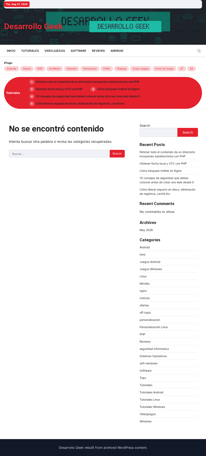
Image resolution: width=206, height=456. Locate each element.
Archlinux (54, 68)
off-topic (145, 312)
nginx (143, 290)
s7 (181, 68)
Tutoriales (30, 50)
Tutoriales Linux (150, 399)
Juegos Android (150, 261)
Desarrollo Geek (33, 26)
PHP (39, 68)
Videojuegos (54, 50)
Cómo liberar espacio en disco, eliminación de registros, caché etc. (80, 103)
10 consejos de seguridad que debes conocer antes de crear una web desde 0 (88, 96)
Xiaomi (27, 68)
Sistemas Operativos (153, 356)
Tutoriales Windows (152, 406)
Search (145, 125)
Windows (145, 421)
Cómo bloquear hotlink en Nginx (118, 89)
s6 (191, 68)
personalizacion (150, 319)
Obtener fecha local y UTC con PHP (59, 89)
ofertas (144, 305)
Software (78, 50)
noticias (145, 298)
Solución (72, 68)
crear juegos (141, 68)
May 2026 (146, 230)
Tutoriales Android (151, 392)
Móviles (144, 283)
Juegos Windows (151, 269)
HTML (106, 68)
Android (116, 50)
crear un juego (164, 68)
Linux (143, 276)
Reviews (98, 50)
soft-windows (148, 363)
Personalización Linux (154, 327)
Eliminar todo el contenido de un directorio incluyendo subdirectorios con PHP (87, 81)
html (142, 254)
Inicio (11, 50)
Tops (143, 377)
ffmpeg (121, 68)
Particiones (90, 68)
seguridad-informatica (154, 348)
